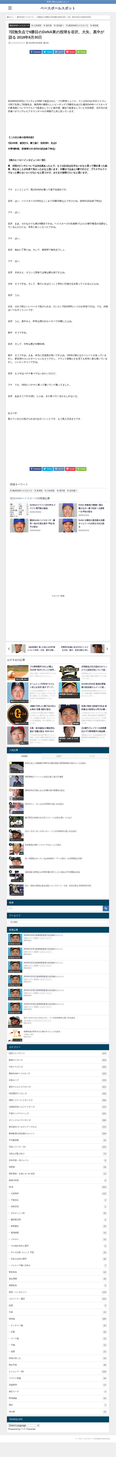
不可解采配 (57, 1140)
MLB (57, 1187)
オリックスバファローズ (57, 1120)
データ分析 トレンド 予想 (58, 1252)
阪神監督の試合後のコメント (57, 1133)
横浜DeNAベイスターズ (19, 25)
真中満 (48, 25)
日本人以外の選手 (58, 1259)
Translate (31, 1429)
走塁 (58, 1351)
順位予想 (57, 1365)
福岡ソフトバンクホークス (57, 1100)
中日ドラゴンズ (57, 1067)
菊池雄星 (58, 1233)
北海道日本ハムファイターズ (57, 1107)
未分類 (57, 1412)
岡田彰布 (57, 1285)
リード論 (58, 1338)
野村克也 (57, 1272)
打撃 (58, 1332)
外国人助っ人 (57, 1358)
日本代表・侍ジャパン (57, 1160)
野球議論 (57, 1398)
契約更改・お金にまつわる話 (57, 1174)
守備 (58, 1345)
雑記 (57, 1405)
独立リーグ (57, 1391)
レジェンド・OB (57, 1371)
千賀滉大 (58, 1200)
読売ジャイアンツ (57, 1053)
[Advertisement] (58, 78)
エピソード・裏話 (57, 1299)
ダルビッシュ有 (58, 1213)
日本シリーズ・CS (57, 1147)
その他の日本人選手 (58, 1246)
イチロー (58, 1239)
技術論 (57, 1319)
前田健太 (58, 1226)
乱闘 (57, 1305)
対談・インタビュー (57, 1292)
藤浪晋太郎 (58, 1220)
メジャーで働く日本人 (58, 1265)
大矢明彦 (37, 25)
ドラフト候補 (57, 1378)
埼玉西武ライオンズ (57, 1093)
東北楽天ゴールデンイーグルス (57, 1127)
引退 (57, 1312)
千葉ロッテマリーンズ (57, 1113)
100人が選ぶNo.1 (57, 1154)
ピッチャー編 (58, 1325)
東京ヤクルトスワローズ (57, 1087)
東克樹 (95, 25)
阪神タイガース (57, 1060)
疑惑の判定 (57, 1180)
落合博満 (57, 1279)
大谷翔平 (58, 1193)
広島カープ (57, 1080)
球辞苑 (57, 1167)
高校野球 (57, 1385)
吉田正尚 (58, 1206)
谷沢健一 (60, 25)
